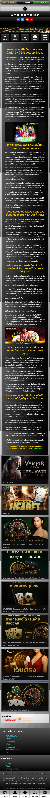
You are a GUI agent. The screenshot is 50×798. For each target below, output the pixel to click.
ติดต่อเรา (45, 796)
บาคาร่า (9, 738)
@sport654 (38, 448)
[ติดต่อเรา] (45, 792)
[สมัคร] (15, 792)
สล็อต (8, 744)
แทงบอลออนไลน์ (12, 749)
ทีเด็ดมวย (6, 514)
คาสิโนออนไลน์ (11, 735)
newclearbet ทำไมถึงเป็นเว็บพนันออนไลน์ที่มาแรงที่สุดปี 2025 (25, 578)
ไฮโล (8, 752)
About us (9, 766)
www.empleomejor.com (38, 788)
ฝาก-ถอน (35, 796)
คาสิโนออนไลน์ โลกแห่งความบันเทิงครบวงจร (18, 710)
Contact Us (10, 763)
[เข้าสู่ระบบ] (5, 792)
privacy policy (12, 768)
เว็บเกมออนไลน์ (8, 483)
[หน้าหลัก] (25, 792)
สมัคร (15, 796)
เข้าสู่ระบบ (5, 796)
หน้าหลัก (25, 796)
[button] (25, 8)
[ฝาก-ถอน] (35, 792)
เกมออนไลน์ (10, 747)
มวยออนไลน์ (10, 741)
